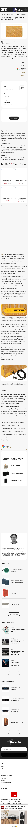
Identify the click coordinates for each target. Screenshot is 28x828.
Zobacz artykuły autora (14, 558)
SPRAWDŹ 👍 (14, 826)
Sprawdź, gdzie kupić (8, 104)
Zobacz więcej (14, 614)
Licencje (3, 780)
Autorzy (2, 772)
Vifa (2, 254)
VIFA (5, 87)
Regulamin (3, 778)
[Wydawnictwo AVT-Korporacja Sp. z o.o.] (14, 794)
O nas (2, 768)
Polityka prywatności (6, 782)
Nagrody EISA (20, 9)
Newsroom (3, 770)
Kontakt (2, 766)
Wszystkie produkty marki (9, 89)
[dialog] (14, 816)
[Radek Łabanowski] (14, 539)
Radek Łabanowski (10, 42)
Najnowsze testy (8, 681)
